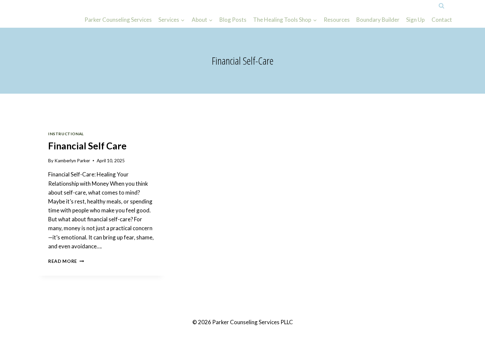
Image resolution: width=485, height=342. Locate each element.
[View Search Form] (441, 6)
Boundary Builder (378, 19)
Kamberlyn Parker (72, 160)
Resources (337, 19)
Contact (442, 19)
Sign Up (415, 19)
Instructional (66, 133)
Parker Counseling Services (118, 19)
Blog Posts (232, 19)
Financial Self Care (87, 145)
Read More (66, 261)
